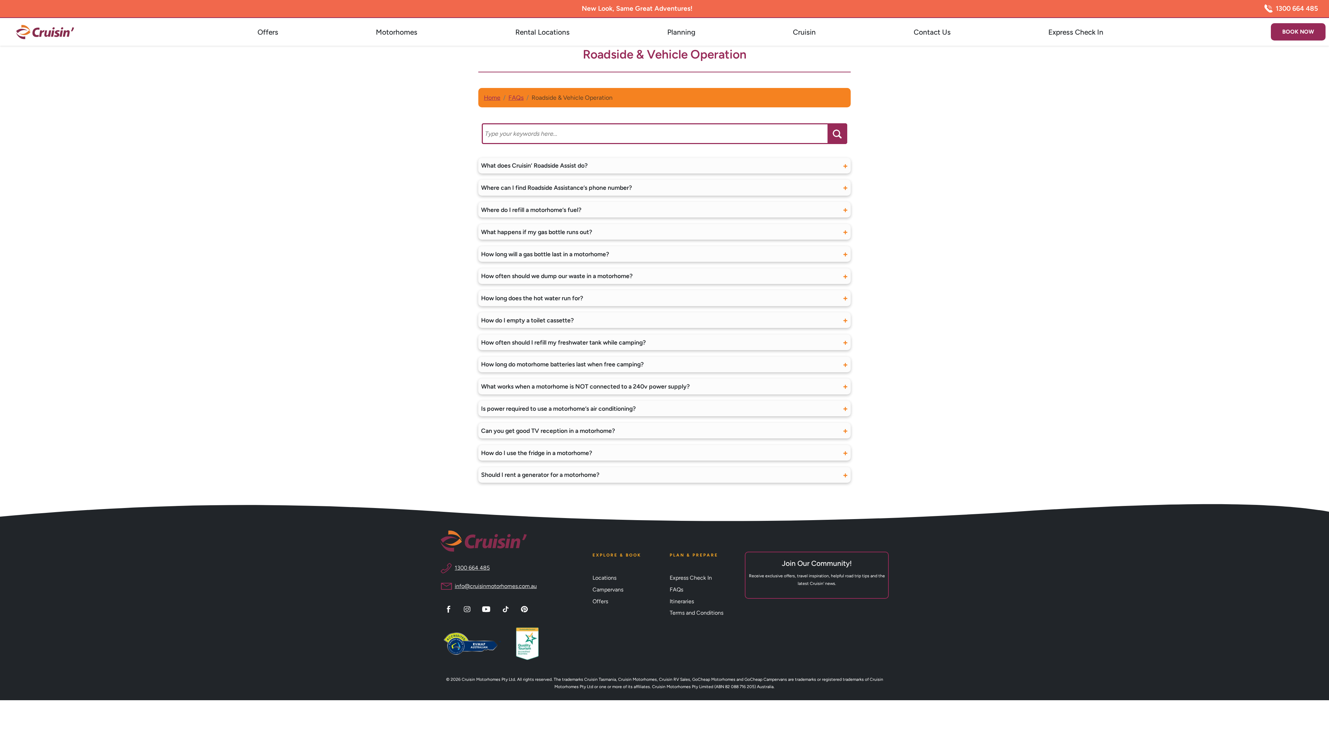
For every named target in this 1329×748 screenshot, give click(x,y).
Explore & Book (617, 555)
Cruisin (804, 32)
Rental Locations (542, 32)
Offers (267, 32)
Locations (604, 578)
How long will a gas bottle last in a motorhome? (545, 254)
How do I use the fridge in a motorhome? (536, 452)
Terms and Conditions (696, 612)
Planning (681, 32)
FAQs (516, 97)
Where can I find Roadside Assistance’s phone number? (556, 187)
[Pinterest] (525, 608)
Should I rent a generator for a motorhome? (540, 474)
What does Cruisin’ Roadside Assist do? (534, 165)
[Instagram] (468, 608)
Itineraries (682, 601)
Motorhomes (396, 32)
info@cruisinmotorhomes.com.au (496, 586)
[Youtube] (487, 608)
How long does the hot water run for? (532, 298)
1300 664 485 (1297, 8)
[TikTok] (507, 608)
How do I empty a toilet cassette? (527, 320)
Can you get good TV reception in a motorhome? (548, 430)
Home (492, 97)
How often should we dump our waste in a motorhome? (557, 275)
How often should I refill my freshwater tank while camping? (563, 342)
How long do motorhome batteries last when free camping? (562, 364)
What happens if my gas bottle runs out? (536, 231)
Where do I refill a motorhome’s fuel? (531, 209)
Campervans (608, 589)
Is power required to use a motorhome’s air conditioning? (558, 408)
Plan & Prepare (694, 555)
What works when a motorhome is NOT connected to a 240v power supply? (585, 386)
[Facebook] (449, 608)
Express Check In (1075, 32)
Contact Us (932, 32)
